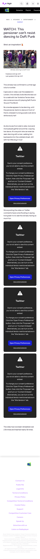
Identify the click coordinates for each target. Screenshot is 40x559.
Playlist (28, 10)
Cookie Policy (20, 505)
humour (20, 22)
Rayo (7, 19)
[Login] (33, 4)
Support (20, 509)
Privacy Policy (20, 497)
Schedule (19, 10)
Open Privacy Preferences (20, 198)
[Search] (21, 4)
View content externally (20, 203)
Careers (20, 517)
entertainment (28, 19)
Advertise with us (20, 525)
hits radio (16, 19)
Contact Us (20, 481)
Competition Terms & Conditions (20, 501)
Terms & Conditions (20, 493)
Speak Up (20, 521)
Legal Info (20, 489)
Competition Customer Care (20, 513)
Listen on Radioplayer (20, 529)
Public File (20, 485)
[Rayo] (13, 464)
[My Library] (27, 4)
